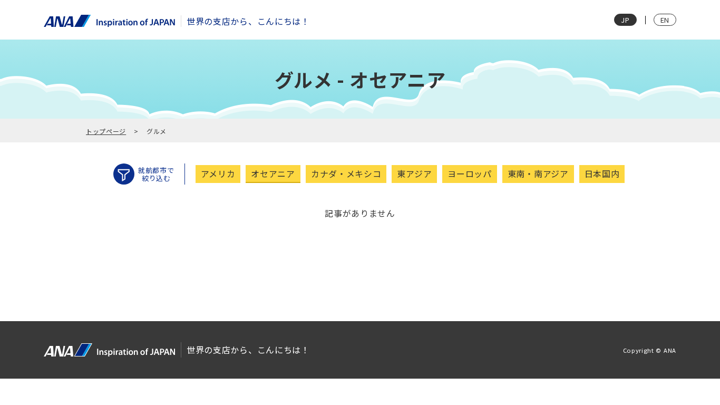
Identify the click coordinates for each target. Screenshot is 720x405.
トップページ (106, 131)
